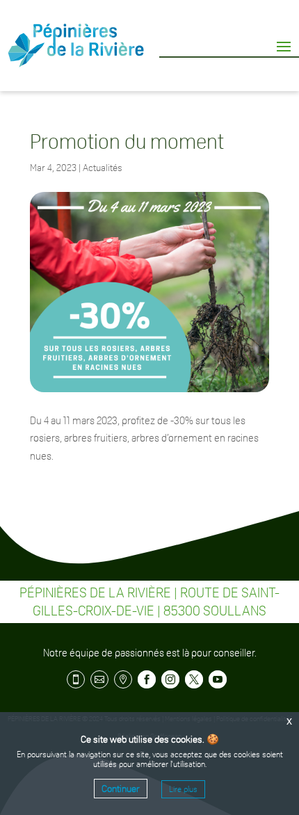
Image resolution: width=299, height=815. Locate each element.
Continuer (121, 788)
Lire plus (183, 789)
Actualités (102, 167)
